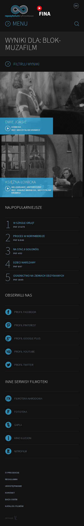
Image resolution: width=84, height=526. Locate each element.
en (76, 6)
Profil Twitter (23, 365)
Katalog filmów (14, 506)
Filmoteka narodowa (28, 398)
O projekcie (12, 473)
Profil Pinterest (25, 325)
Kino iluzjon (22, 438)
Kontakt (10, 493)
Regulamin (11, 479)
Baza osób (11, 499)
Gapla (18, 425)
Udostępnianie (13, 486)
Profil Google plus (27, 338)
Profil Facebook (25, 312)
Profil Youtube (24, 351)
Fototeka (20, 411)
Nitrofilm (20, 451)
